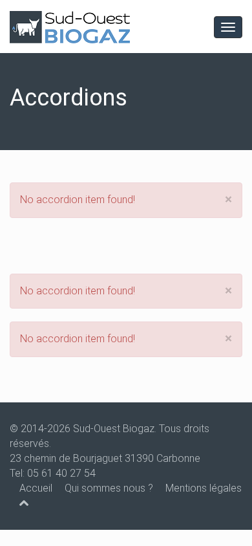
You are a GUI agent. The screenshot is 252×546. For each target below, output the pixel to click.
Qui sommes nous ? (109, 488)
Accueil (35, 488)
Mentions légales (203, 488)
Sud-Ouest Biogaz (113, 428)
